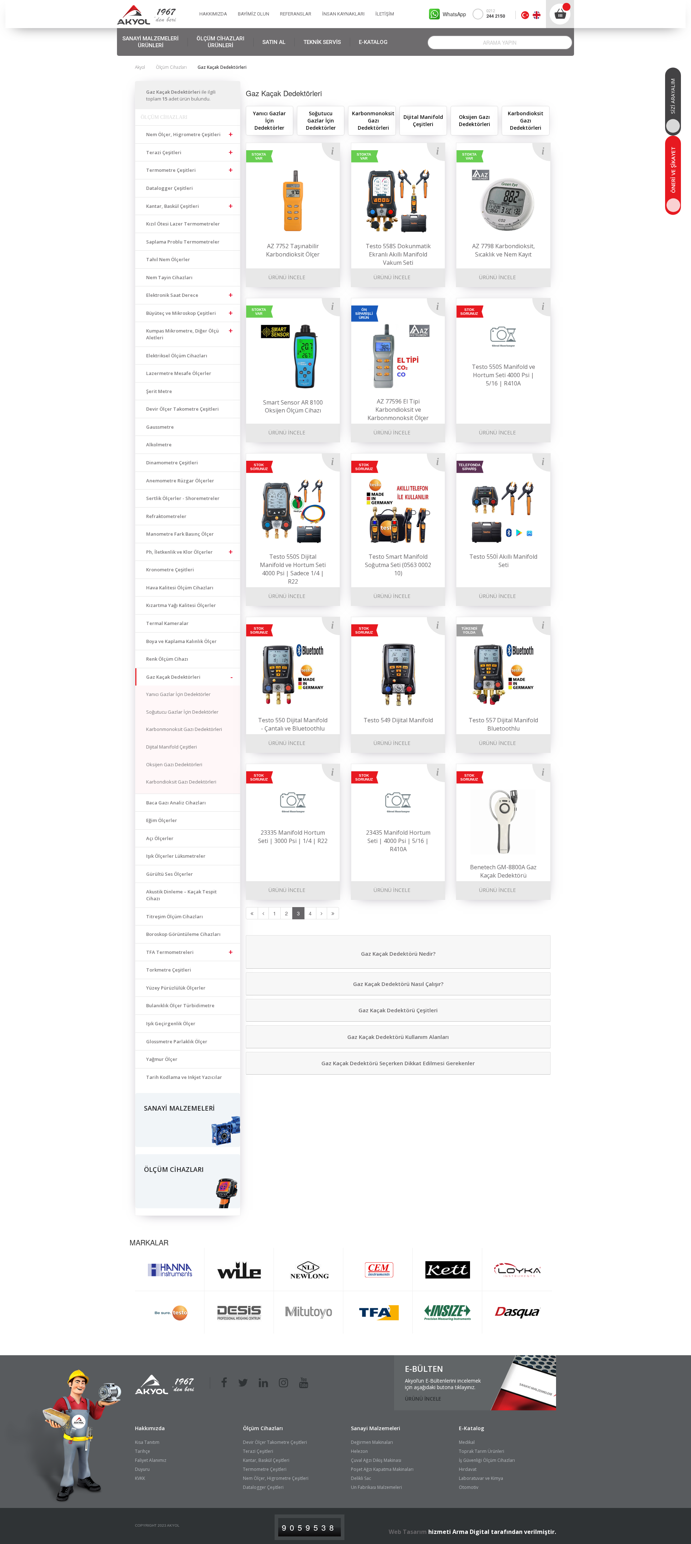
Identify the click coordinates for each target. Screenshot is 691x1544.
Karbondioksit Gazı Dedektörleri (181, 781)
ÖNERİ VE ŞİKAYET (673, 170)
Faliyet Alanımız (150, 1460)
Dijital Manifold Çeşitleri (171, 747)
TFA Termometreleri (170, 952)
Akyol (140, 67)
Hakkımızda (150, 1428)
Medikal (467, 1442)
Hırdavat (468, 1469)
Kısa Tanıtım (147, 1442)
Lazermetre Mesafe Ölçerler (178, 373)
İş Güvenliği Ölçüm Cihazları (487, 1460)
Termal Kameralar (167, 623)
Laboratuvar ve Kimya (481, 1478)
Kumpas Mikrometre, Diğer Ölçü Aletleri (182, 334)
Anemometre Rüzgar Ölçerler (180, 480)
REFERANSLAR (295, 14)
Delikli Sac (361, 1478)
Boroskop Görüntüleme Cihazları (183, 934)
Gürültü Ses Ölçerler (169, 874)
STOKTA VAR (259, 156)
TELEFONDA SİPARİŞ (469, 467)
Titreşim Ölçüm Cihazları (174, 916)
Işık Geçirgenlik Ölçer (170, 1023)
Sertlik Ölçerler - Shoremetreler (183, 498)
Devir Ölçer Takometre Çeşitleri (182, 409)
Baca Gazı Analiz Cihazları (176, 802)
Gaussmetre (160, 427)
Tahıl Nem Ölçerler (168, 259)
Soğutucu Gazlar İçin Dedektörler (182, 712)
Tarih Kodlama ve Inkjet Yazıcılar (184, 1077)
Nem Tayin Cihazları (169, 277)
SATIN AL (273, 42)
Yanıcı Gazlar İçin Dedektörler (178, 694)
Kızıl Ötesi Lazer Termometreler (183, 223)
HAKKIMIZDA (213, 14)
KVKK (140, 1478)
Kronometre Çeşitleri (170, 569)
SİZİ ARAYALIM (672, 96)
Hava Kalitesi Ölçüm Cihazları (179, 587)
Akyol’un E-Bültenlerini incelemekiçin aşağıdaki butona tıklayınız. (443, 1384)
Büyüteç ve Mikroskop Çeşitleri (181, 313)
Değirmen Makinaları (372, 1442)
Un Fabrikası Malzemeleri (376, 1487)
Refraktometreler (166, 516)
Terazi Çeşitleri (163, 152)
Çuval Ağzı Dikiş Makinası (376, 1460)
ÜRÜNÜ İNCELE (286, 277)
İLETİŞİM (384, 14)
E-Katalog (471, 1428)
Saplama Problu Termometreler (183, 241)
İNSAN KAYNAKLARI (343, 14)
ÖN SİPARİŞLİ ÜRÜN (364, 314)
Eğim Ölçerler (161, 820)
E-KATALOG (373, 42)
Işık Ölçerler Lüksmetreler (176, 856)
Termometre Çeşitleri (171, 170)
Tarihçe (142, 1451)
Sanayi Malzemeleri (375, 1428)
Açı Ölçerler (159, 838)
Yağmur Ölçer (161, 1059)
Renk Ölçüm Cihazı (167, 659)
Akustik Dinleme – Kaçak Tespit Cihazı (181, 895)
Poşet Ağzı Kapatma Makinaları (382, 1469)
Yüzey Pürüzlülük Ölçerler (176, 988)
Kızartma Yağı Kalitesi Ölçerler (181, 605)
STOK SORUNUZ (469, 312)
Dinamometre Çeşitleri (172, 462)
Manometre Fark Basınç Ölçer (180, 534)
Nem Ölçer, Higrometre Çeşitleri (183, 134)
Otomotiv (468, 1487)
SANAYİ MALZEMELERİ (150, 42)
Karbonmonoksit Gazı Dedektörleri (184, 729)
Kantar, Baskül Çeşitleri (172, 206)
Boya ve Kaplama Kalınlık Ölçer (181, 641)
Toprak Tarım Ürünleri (481, 1451)
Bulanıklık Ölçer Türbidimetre (180, 1005)
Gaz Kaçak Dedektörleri (173, 677)
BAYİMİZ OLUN (253, 14)
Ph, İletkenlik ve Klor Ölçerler (179, 552)
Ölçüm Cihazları (171, 67)
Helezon (359, 1451)
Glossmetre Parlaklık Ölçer (176, 1041)
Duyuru (142, 1469)
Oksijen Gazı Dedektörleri (174, 764)
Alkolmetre (159, 444)
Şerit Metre (159, 391)
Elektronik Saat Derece (172, 295)
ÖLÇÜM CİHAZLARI (220, 42)
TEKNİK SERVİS (322, 42)
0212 (495, 14)
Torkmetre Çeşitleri (168, 970)
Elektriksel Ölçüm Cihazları (176, 355)
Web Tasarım (408, 1532)
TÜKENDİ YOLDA (469, 630)
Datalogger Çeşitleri (169, 188)
